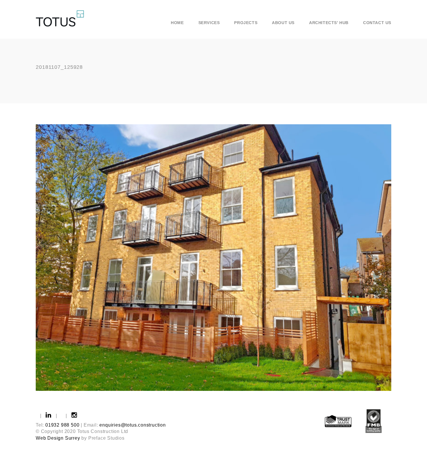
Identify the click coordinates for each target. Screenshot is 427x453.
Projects (245, 22)
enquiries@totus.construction (132, 425)
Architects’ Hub (329, 22)
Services (209, 22)
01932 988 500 (62, 425)
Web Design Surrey (58, 438)
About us (283, 22)
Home (177, 22)
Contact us (377, 22)
